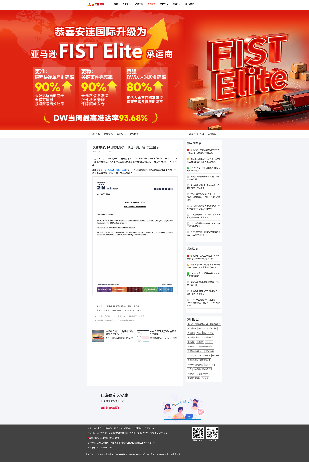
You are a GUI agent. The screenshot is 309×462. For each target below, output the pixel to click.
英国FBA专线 (148, 454)
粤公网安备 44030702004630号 (104, 438)
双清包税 (200, 342)
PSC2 (199, 333)
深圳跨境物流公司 (194, 355)
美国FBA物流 (208, 333)
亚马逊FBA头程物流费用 (202, 369)
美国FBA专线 (135, 454)
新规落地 (191, 333)
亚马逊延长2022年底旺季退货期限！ (121, 320)
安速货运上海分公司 (195, 351)
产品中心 (139, 4)
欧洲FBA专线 (162, 454)
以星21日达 (120, 169)
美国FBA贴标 (210, 365)
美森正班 (215, 355)
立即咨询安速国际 (110, 407)
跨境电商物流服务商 (195, 365)
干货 (189, 369)
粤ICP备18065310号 (158, 433)
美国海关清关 (215, 324)
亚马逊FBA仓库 (202, 374)
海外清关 (191, 342)
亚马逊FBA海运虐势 (204, 346)
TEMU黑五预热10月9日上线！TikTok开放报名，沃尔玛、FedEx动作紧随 (203, 197)
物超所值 (191, 346)
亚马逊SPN (190, 4)
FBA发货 (205, 378)
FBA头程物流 (121, 454)
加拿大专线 (175, 454)
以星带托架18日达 (105, 169)
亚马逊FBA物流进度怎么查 (198, 324)
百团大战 (208, 342)
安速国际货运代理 (105, 454)
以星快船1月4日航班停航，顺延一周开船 (121, 306)
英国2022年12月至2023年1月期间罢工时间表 (124, 316)
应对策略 (206, 355)
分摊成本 (191, 374)
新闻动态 (151, 4)
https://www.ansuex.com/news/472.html (122, 310)
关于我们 (126, 4)
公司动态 (121, 133)
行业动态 (108, 133)
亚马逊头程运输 (194, 378)
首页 (116, 4)
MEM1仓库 (209, 351)
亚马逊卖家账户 (207, 337)
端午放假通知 (205, 360)
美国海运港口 (212, 328)
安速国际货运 (193, 360)
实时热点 (95, 133)
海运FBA (201, 328)
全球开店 (177, 4)
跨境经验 (134, 133)
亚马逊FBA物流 (194, 337)
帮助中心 (164, 4)
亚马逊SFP (192, 328)
